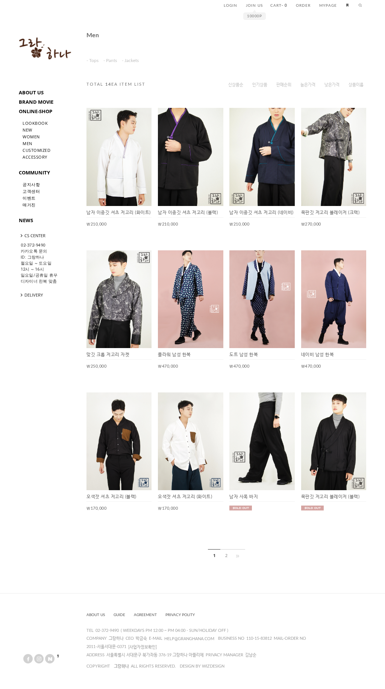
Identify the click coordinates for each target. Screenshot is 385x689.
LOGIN (230, 6)
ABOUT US (31, 92)
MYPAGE (328, 6)
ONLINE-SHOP (35, 111)
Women (31, 136)
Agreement (145, 615)
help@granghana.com (189, 639)
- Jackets (130, 60)
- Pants (110, 60)
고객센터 (31, 191)
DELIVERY (33, 295)
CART (278, 6)
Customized (36, 150)
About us (95, 615)
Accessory (35, 157)
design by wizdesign (202, 666)
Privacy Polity (180, 615)
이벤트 (29, 198)
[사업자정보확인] (142, 647)
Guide (119, 615)
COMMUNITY (34, 172)
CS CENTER (34, 235)
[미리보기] (140, 119)
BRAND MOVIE (36, 101)
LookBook (35, 123)
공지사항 (31, 184)
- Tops (92, 60)
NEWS (26, 220)
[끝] (239, 555)
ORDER (303, 6)
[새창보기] (128, 119)
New (27, 130)
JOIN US (254, 6)
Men (27, 143)
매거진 (29, 204)
